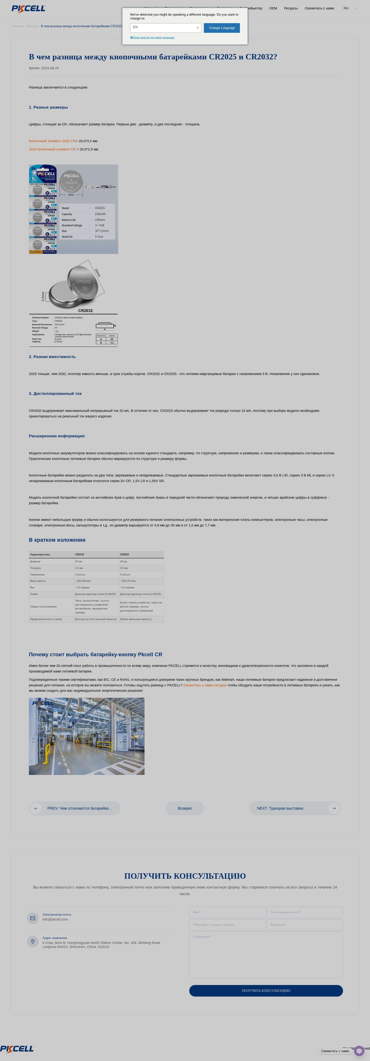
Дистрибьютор (250, 8)
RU (346, 8)
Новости (32, 26)
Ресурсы (291, 8)
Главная (18, 26)
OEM (273, 8)
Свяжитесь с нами (319, 8)
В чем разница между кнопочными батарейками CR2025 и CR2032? (90, 26)
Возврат (185, 808)
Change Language (222, 28)
